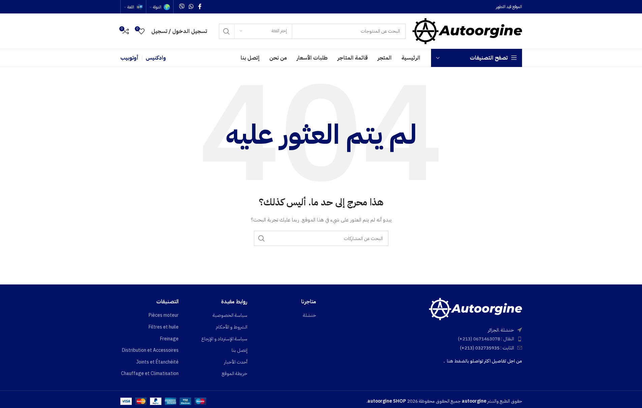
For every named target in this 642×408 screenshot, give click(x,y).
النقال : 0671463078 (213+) (486, 338)
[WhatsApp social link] (191, 6)
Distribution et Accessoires (150, 350)
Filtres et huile (164, 327)
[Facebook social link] (200, 6)
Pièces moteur (164, 315)
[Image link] (475, 308)
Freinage (169, 339)
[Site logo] (467, 30)
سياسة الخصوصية (230, 315)
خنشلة (309, 315)
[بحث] (226, 31)
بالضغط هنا (458, 361)
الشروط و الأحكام (231, 327)
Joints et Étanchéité (157, 362)
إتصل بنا (239, 350)
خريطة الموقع (234, 373)
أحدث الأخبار (235, 362)
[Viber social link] (182, 6)
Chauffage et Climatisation (150, 373)
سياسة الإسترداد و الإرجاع (224, 339)
